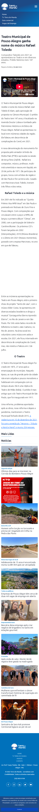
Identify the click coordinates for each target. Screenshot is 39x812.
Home (4, 14)
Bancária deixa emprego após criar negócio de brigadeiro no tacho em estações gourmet (17, 627)
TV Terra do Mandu (19, 756)
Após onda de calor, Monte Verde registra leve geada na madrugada (16, 660)
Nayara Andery (6, 67)
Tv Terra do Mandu (9, 17)
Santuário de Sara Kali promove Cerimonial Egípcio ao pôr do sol (16, 725)
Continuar (19, 809)
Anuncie (19, 758)
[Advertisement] (19, 272)
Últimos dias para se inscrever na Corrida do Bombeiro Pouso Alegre (17, 472)
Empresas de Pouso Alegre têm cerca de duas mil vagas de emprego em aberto (19, 595)
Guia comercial (7, 20)
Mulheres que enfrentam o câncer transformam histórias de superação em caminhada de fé (19, 693)
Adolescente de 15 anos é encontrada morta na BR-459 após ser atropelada (18, 563)
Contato (19, 761)
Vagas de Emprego (9, 23)
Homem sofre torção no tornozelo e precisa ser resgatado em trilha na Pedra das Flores (17, 531)
